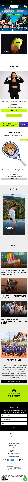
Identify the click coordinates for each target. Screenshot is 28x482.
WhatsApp (15, 450)
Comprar (14, 178)
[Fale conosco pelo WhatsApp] (25, 479)
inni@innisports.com (15, 453)
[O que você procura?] (25, 11)
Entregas (14, 439)
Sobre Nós (14, 436)
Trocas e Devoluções (14, 443)
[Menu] (3, 6)
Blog (14, 447)
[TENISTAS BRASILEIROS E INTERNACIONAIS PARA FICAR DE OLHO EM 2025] (14, 309)
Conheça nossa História (14, 381)
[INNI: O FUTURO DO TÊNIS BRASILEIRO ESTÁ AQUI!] (14, 286)
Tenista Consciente (14, 445)
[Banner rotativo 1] (14, 17)
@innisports (14, 395)
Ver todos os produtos (14, 115)
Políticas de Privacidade (14, 441)
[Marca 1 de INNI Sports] (14, 214)
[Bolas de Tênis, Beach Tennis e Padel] (14, 47)
